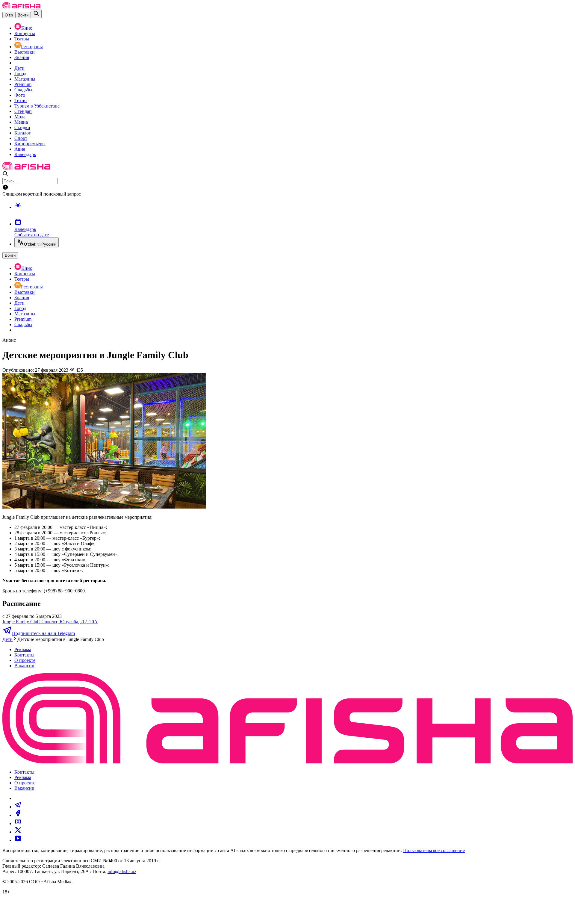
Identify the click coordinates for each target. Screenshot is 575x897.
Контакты (24, 654)
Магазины (24, 78)
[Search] (36, 14)
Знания (21, 57)
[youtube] (18, 840)
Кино (26, 28)
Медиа (21, 122)
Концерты (24, 33)
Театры (21, 38)
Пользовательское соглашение (434, 850)
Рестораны (32, 46)
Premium (22, 84)
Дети (19, 68)
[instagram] (18, 823)
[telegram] (18, 806)
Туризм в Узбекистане (37, 105)
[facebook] (18, 815)
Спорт (20, 138)
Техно (20, 100)
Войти (23, 15)
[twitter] (18, 831)
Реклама (22, 649)
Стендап (23, 111)
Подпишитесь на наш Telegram (43, 633)
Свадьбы (23, 89)
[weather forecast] (293, 211)
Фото (19, 95)
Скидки (22, 127)
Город (20, 73)
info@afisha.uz (122, 871)
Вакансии (24, 665)
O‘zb (9, 15)
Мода (19, 116)
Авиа (19, 149)
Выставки (24, 52)
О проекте (24, 660)
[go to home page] (21, 6)
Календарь (25, 154)
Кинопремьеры (30, 143)
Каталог (22, 132)
